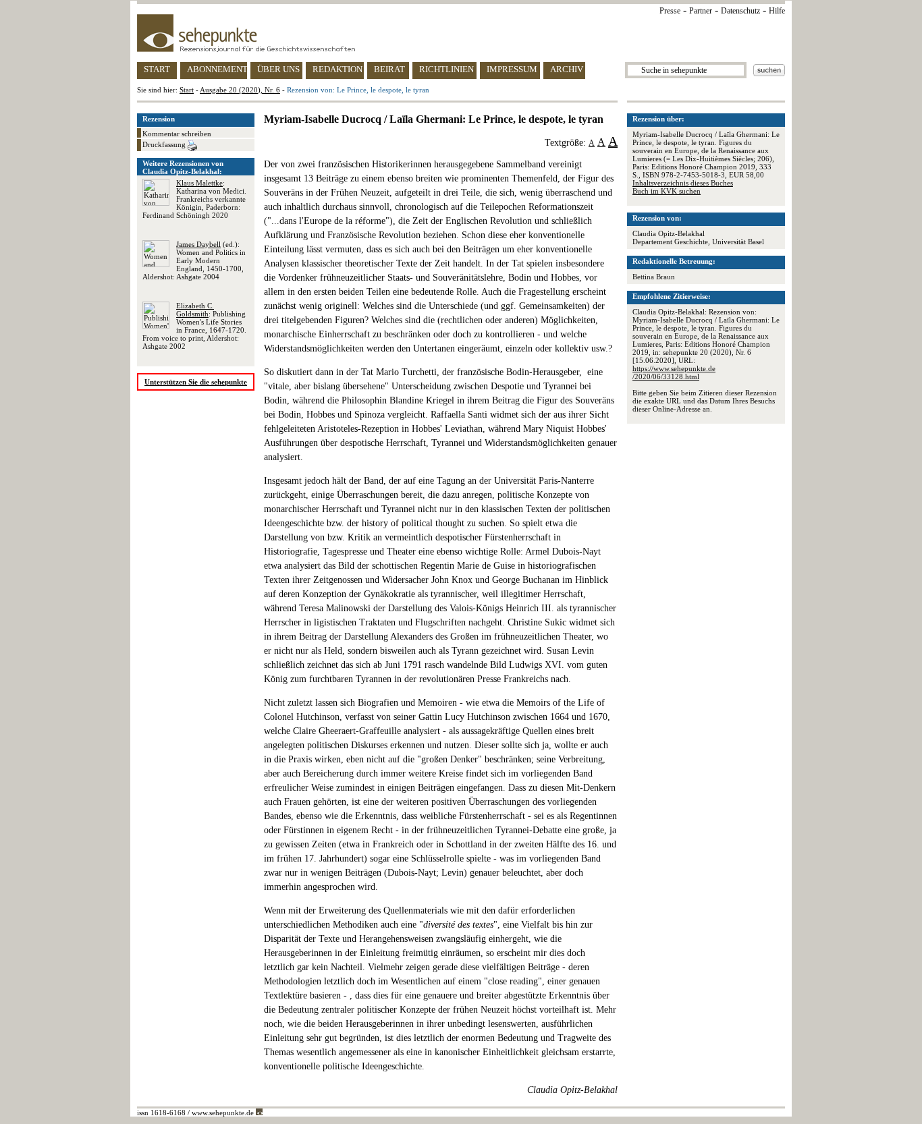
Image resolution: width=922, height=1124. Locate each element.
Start (187, 90)
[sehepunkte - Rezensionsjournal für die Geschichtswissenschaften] (461, 33)
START (157, 69)
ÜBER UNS (278, 69)
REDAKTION (337, 69)
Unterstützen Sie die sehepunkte (195, 382)
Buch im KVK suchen (666, 191)
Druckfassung (165, 144)
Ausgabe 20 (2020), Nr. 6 (240, 90)
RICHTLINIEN (446, 69)
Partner (700, 11)
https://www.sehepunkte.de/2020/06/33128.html (673, 372)
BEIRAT (389, 69)
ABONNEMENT (217, 69)
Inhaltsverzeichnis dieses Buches (682, 183)
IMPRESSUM (512, 69)
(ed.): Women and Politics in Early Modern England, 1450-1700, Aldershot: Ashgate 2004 (194, 260)
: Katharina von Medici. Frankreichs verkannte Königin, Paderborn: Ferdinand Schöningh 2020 (194, 199)
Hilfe (777, 11)
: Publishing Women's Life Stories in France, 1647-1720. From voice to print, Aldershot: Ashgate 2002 (194, 326)
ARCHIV (566, 69)
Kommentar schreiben (176, 134)
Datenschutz (740, 11)
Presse (669, 11)
